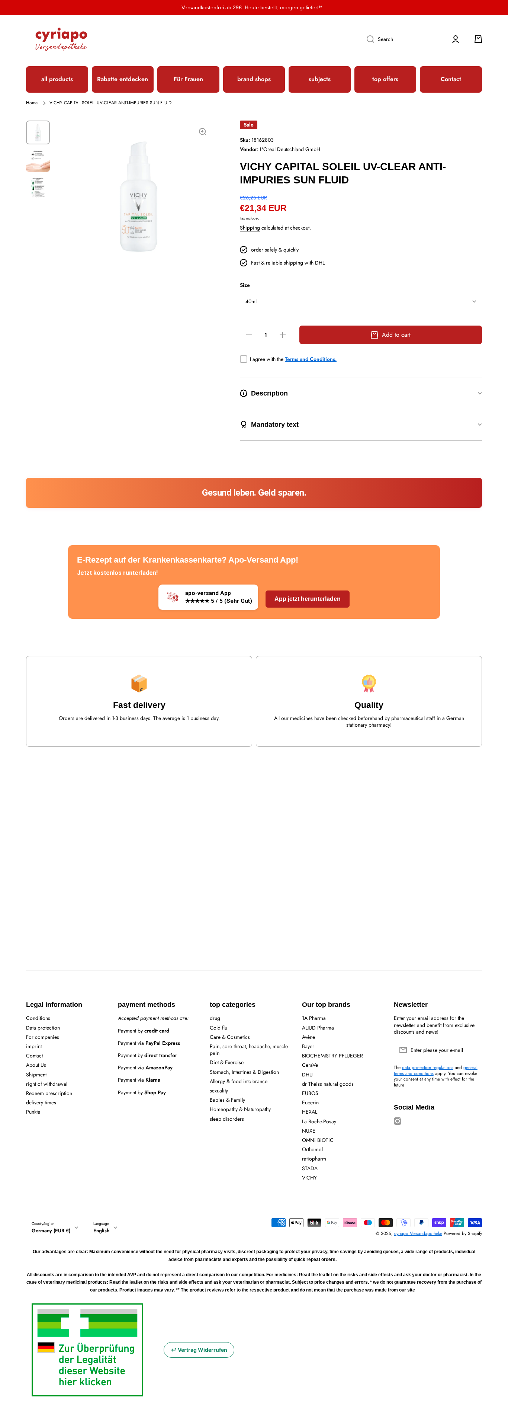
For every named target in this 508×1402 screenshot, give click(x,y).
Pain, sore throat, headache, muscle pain (249, 1049)
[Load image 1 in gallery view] (38, 132)
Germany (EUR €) (51, 1230)
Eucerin (310, 1102)
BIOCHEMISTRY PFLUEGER (332, 1055)
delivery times (41, 1102)
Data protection (43, 1027)
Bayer (308, 1046)
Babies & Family (227, 1099)
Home (32, 103)
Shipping (250, 227)
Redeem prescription (49, 1093)
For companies (42, 1036)
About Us (36, 1064)
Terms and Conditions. (311, 359)
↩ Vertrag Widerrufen (199, 1350)
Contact (34, 1055)
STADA (310, 1168)
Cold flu (218, 1027)
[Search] (367, 39)
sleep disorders (227, 1118)
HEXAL (309, 1111)
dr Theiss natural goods (328, 1083)
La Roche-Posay (319, 1121)
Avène (308, 1036)
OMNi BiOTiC (318, 1139)
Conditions (38, 1017)
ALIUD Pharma (318, 1027)
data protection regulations (427, 1067)
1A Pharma (314, 1017)
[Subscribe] (472, 1050)
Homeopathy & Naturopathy (240, 1109)
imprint (34, 1046)
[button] (478, 39)
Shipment (36, 1074)
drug (215, 1017)
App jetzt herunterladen (307, 599)
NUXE (308, 1130)
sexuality (219, 1090)
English (101, 1230)
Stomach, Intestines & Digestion (244, 1071)
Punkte (33, 1111)
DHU (307, 1074)
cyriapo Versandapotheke (418, 1233)
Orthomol (312, 1149)
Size (245, 285)
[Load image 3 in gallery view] (38, 187)
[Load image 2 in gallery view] (38, 160)
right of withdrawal (46, 1083)
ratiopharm (314, 1158)
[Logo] (61, 39)
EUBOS (310, 1093)
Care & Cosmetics (230, 1036)
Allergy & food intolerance (238, 1081)
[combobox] (402, 39)
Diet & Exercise (227, 1062)
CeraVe (310, 1064)
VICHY (309, 1177)
